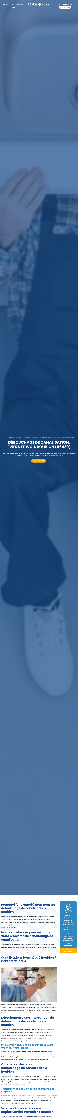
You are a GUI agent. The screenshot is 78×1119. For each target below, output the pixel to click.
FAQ (59, 4)
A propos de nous (8, 4)
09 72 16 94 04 (65, 7)
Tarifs (13, 7)
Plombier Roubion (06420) (30, 437)
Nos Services (19, 4)
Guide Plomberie (67, 4)
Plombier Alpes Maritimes (14, 437)
